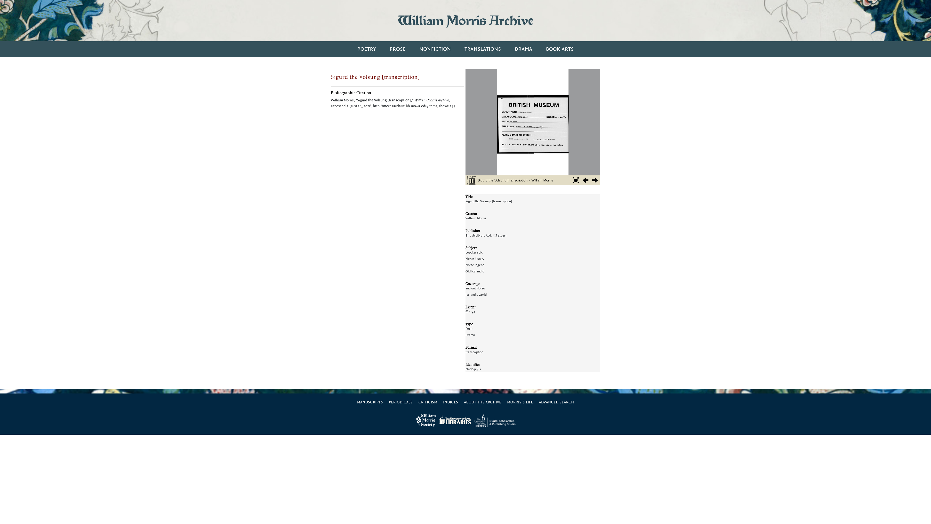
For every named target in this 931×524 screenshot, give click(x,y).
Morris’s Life (520, 402)
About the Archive (482, 402)
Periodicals (401, 402)
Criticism (427, 402)
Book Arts (560, 49)
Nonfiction (435, 49)
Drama (523, 49)
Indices (450, 402)
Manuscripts (370, 402)
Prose (398, 49)
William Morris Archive (465, 20)
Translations (483, 49)
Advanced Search (556, 402)
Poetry (366, 49)
